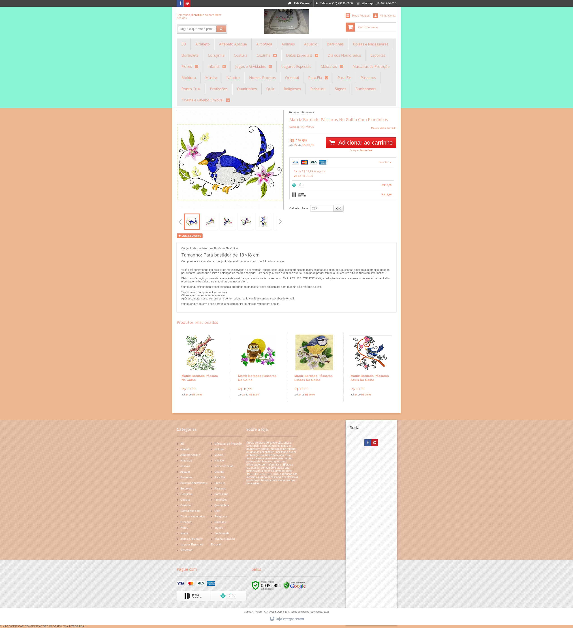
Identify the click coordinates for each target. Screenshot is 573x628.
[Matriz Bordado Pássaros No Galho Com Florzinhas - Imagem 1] (192, 222)
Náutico (219, 460)
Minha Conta (388, 15)
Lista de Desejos (191, 235)
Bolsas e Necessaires (193, 483)
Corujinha (186, 494)
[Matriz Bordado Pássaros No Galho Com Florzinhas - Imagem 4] (246, 222)
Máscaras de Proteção (228, 443)
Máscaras (186, 550)
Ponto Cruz (221, 494)
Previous (180, 221)
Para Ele (219, 483)
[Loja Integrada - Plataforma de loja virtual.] (286, 619)
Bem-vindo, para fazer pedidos (199, 16)
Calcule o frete (298, 208)
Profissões (220, 499)
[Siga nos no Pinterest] (187, 3)
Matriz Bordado (388, 128)
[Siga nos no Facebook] (180, 3)
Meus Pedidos (361, 15)
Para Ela (219, 477)
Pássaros (306, 112)
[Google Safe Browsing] (294, 585)
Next (281, 219)
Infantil (184, 533)
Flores (184, 527)
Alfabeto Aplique (190, 455)
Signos (218, 527)
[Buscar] (221, 29)
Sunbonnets (221, 533)
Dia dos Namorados (192, 516)
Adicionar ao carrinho (365, 142)
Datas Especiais (190, 511)
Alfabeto (185, 449)
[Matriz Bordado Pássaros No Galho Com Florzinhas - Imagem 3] (228, 222)
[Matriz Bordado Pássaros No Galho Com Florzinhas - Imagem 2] (210, 222)
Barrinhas (186, 477)
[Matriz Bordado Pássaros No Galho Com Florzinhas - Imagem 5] (264, 222)
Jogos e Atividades (191, 538)
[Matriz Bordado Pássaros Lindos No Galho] (314, 367)
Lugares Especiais (191, 544)
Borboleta (186, 488)
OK (338, 208)
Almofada (186, 460)
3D (182, 443)
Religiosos (220, 516)
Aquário (185, 471)
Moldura (219, 449)
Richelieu (220, 522)
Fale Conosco (302, 3)
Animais (185, 466)
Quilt (217, 511)
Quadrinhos (221, 505)
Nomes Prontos (223, 466)
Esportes (185, 522)
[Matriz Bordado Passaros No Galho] (258, 367)
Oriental (219, 471)
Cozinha (185, 505)
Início (296, 112)
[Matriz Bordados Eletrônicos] (286, 21)
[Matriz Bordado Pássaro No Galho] (201, 367)
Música (218, 455)
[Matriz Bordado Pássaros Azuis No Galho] (370, 367)
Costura (185, 499)
